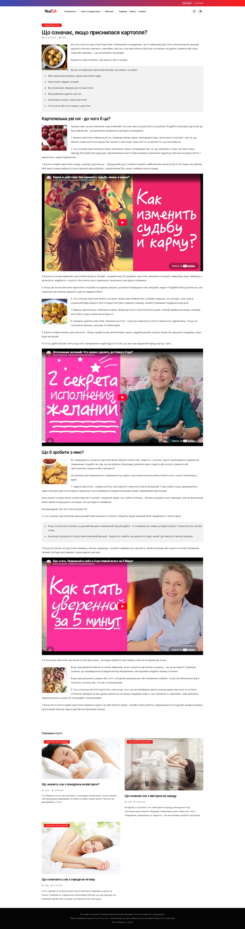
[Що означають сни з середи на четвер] (81, 848)
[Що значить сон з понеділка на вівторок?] (81, 758)
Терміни (122, 11)
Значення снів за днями (57, 742)
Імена (132, 11)
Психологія (70, 11)
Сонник (142, 11)
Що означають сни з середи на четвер (68, 879)
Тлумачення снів (52, 25)
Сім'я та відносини (91, 11)
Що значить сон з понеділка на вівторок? (70, 784)
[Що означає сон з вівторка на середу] (164, 764)
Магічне (109, 11)
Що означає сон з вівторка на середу (150, 796)
